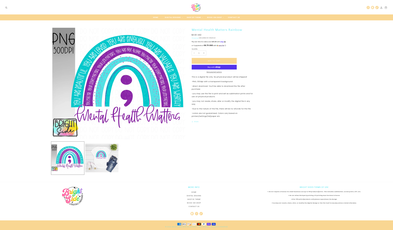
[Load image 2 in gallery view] (101, 158)
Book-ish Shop (194, 203)
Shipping (195, 38)
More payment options (214, 72)
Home (193, 192)
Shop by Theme (194, 199)
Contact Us (194, 206)
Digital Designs (194, 196)
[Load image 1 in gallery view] (67, 158)
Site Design (204, 227)
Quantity (195, 49)
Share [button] (196, 122)
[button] (6, 7)
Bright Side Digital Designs (184, 227)
